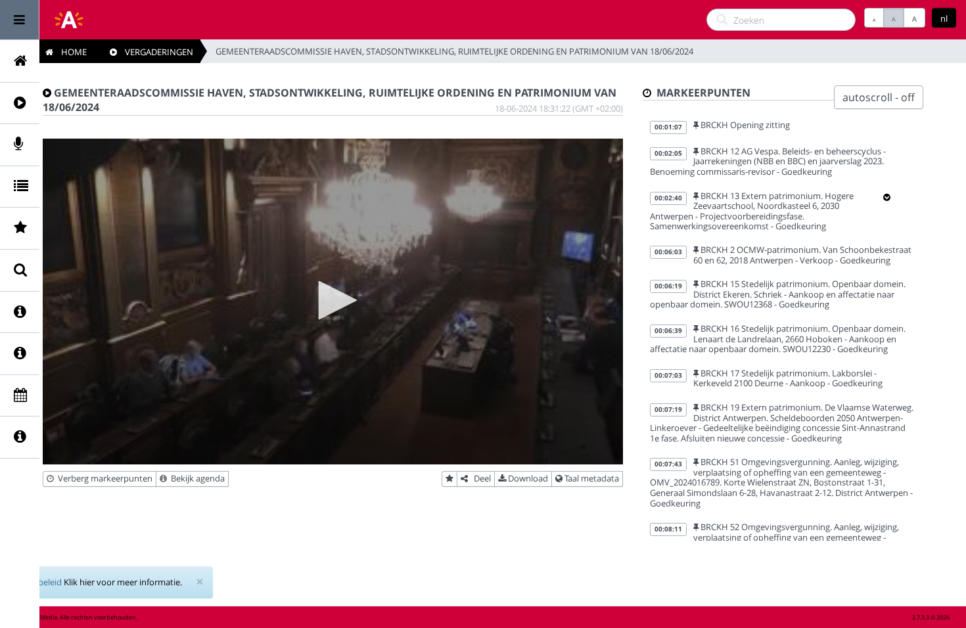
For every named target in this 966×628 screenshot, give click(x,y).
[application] (333, 302)
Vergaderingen (155, 52)
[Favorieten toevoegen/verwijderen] (449, 479)
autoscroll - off (878, 97)
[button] (333, 300)
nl (944, 18)
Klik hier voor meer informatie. (123, 582)
